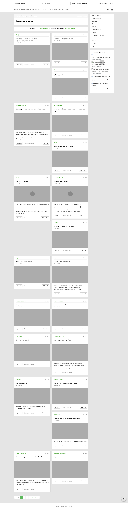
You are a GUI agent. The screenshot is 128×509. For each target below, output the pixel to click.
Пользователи (52, 9)
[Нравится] (47, 64)
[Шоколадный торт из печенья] (70, 159)
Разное (94, 40)
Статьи (44, 9)
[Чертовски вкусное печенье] (70, 86)
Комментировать (29, 65)
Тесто (93, 46)
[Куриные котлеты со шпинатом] (70, 469)
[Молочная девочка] (32, 194)
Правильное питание (60, 453)
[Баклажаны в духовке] (70, 194)
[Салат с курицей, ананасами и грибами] (102, 85)
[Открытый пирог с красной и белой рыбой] (32, 469)
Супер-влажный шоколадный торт (100, 79)
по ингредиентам (82, 3)
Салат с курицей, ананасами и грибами (101, 88)
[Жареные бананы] (32, 396)
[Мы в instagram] (104, 9)
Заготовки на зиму (97, 24)
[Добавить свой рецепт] (123, 498)
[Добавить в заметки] (44, 64)
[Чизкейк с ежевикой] (32, 352)
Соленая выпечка (59, 336)
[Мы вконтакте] (108, 9)
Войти (111, 3)
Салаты (94, 43)
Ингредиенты (36, 9)
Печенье (56, 70)
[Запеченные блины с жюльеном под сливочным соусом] (70, 123)
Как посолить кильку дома (98, 64)
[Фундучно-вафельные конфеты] (70, 239)
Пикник (94, 32)
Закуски (94, 27)
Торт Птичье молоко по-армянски (100, 71)
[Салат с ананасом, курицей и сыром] (102, 55)
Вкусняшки (57, 35)
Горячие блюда (96, 18)
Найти (73, 3)
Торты (55, 142)
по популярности (45, 28)
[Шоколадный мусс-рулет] (70, 274)
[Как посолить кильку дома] (102, 62)
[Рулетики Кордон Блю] (70, 317)
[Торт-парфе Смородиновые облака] (70, 51)
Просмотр (19, 64)
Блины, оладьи (58, 105)
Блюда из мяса (58, 379)
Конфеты (18, 35)
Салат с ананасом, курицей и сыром (101, 57)
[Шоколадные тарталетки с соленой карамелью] (32, 121)
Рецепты (17, 9)
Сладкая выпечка (21, 301)
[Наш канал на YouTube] (112, 9)
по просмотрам (70, 28)
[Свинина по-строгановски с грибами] (70, 396)
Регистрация (103, 3)
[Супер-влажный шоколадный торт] (102, 77)
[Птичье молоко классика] (32, 274)
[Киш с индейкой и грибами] (70, 352)
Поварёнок (20, 4)
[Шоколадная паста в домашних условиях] (70, 431)
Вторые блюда (58, 177)
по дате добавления (57, 28)
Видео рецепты (26, 9)
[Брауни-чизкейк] (32, 317)
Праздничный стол (21, 105)
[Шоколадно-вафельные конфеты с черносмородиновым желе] (32, 53)
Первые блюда (96, 29)
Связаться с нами (64, 9)
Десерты (94, 21)
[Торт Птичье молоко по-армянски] (102, 69)
